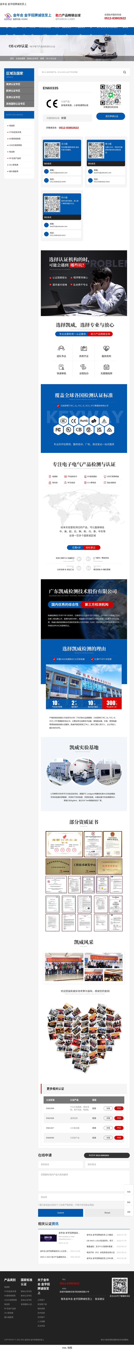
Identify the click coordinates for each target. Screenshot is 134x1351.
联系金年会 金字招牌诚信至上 (76, 1299)
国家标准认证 (26, 1282)
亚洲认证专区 (13, 97)
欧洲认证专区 (32, 58)
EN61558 (50, 1118)
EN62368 (50, 1108)
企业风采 (41, 1326)
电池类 (12, 152)
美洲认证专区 (13, 84)
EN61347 (50, 1128)
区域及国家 (20, 58)
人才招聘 (41, 1321)
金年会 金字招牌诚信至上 (13, 4)
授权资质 (41, 1309)
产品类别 (10, 1280)
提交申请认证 (112, 116)
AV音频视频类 (15, 139)
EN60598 (50, 1138)
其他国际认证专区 (15, 104)
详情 (108, 1108)
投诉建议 (99, 1299)
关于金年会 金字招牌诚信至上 (44, 1286)
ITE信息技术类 (15, 132)
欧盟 (42, 58)
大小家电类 (13, 165)
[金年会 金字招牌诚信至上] (8, 16)
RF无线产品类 (15, 158)
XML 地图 (67, 1348)
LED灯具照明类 (15, 145)
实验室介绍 (42, 1304)
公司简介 (41, 1300)
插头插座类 (13, 171)
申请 (119, 1108)
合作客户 (41, 1317)
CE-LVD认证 (51, 58)
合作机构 (41, 1313)
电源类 (12, 126)
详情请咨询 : (62, 127)
